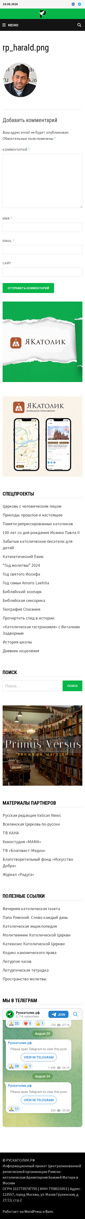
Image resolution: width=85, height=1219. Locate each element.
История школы (17, 642)
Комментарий (16, 149)
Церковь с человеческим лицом (32, 506)
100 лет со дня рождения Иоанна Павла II (41, 532)
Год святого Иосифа (21, 574)
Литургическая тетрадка (26, 970)
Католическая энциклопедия (30, 926)
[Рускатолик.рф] (42, 13)
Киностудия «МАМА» (22, 841)
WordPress (33, 1211)
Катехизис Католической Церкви (34, 943)
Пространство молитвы (24, 979)
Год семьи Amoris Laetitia (26, 583)
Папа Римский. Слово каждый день (35, 917)
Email (9, 241)
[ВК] (74, 4)
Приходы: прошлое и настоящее (32, 515)
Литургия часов (17, 961)
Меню (13, 25)
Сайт (7, 263)
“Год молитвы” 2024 (21, 565)
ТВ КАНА (11, 833)
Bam (49, 1211)
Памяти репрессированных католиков (38, 523)
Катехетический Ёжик (23, 556)
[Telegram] (79, 4)
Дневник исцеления (21, 650)
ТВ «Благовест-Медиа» (24, 850)
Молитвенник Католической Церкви (37, 935)
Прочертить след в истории (28, 618)
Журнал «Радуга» (18, 874)
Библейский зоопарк (22, 591)
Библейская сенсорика (24, 600)
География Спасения (21, 609)
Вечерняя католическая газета (31, 908)
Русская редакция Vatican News (32, 815)
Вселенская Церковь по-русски (31, 824)
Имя (7, 218)
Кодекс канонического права (29, 952)
